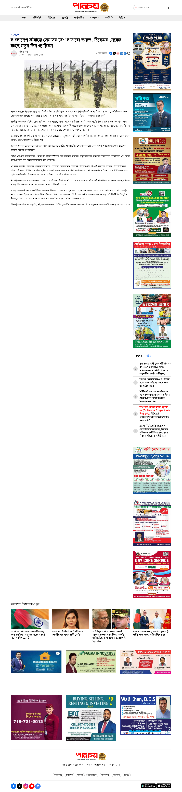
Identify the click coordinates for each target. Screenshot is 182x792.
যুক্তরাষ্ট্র (64, 18)
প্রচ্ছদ (24, 18)
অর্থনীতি (109, 18)
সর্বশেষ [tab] (138, 356)
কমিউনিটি (37, 18)
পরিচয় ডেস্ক (23, 51)
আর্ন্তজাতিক (79, 18)
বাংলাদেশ (94, 18)
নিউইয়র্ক (51, 18)
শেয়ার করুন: (101, 53)
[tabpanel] (152, 399)
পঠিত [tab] (148, 356)
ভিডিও (122, 18)
